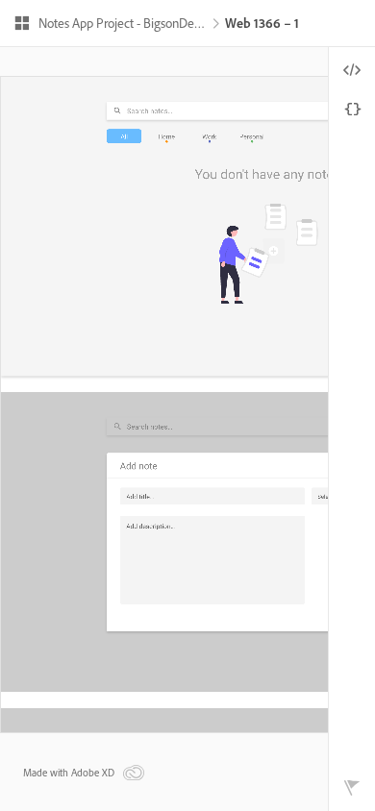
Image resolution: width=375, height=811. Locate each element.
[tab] (352, 70)
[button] (110, 25)
